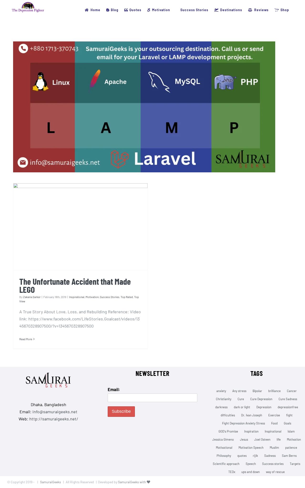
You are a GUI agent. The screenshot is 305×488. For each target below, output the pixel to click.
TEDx (231, 472)
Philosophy (224, 456)
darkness (221, 407)
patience (291, 447)
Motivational (224, 447)
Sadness (270, 456)
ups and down (250, 472)
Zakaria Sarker (32, 297)
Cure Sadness (288, 399)
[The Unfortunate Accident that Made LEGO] (80, 226)
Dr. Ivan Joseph (251, 415)
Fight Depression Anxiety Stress (243, 423)
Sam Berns (289, 456)
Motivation (92, 297)
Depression (263, 407)
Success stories (273, 464)
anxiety (221, 391)
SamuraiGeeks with (132, 482)
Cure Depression (261, 399)
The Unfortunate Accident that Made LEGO (75, 285)
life (279, 439)
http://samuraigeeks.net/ (53, 418)
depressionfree (288, 407)
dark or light (242, 407)
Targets (295, 464)
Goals (287, 423)
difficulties (228, 415)
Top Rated (127, 297)
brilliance (274, 391)
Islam (291, 431)
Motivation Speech (251, 447)
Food (274, 423)
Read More (25, 339)
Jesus (244, 439)
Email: (114, 389)
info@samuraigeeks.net (54, 411)
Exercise (274, 415)
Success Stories (109, 297)
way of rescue (275, 472)
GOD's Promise (228, 431)
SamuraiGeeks (50, 482)
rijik (255, 456)
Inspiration (251, 431)
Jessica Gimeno (223, 439)
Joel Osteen (262, 439)
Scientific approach (226, 464)
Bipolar (257, 391)
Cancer (292, 391)
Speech (251, 464)
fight (289, 415)
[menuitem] (92, 10)
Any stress (239, 391)
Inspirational (76, 297)
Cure (241, 399)
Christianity (223, 399)
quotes (242, 456)
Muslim (274, 447)
